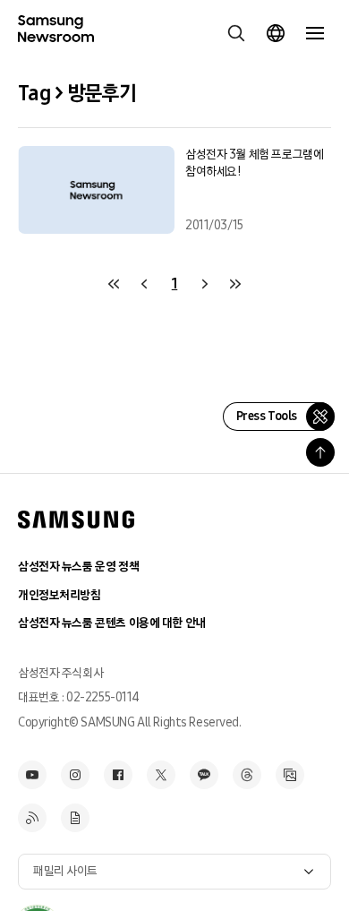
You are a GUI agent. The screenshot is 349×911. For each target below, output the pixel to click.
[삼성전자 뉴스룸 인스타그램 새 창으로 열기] (75, 775)
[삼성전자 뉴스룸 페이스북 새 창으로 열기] (118, 775)
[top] (320, 452)
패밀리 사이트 (65, 871)
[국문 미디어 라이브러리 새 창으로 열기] (290, 775)
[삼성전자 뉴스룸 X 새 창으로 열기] (161, 775)
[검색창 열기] (236, 33)
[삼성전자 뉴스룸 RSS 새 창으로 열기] (32, 818)
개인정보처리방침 (59, 595)
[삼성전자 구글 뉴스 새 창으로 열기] (75, 818)
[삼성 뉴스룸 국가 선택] (276, 33)
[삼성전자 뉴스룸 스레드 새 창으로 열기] (247, 775)
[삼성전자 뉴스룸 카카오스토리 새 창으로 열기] (204, 775)
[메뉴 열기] (315, 33)
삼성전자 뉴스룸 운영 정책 (78, 566)
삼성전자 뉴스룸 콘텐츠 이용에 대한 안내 (112, 623)
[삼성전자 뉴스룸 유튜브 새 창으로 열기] (32, 775)
